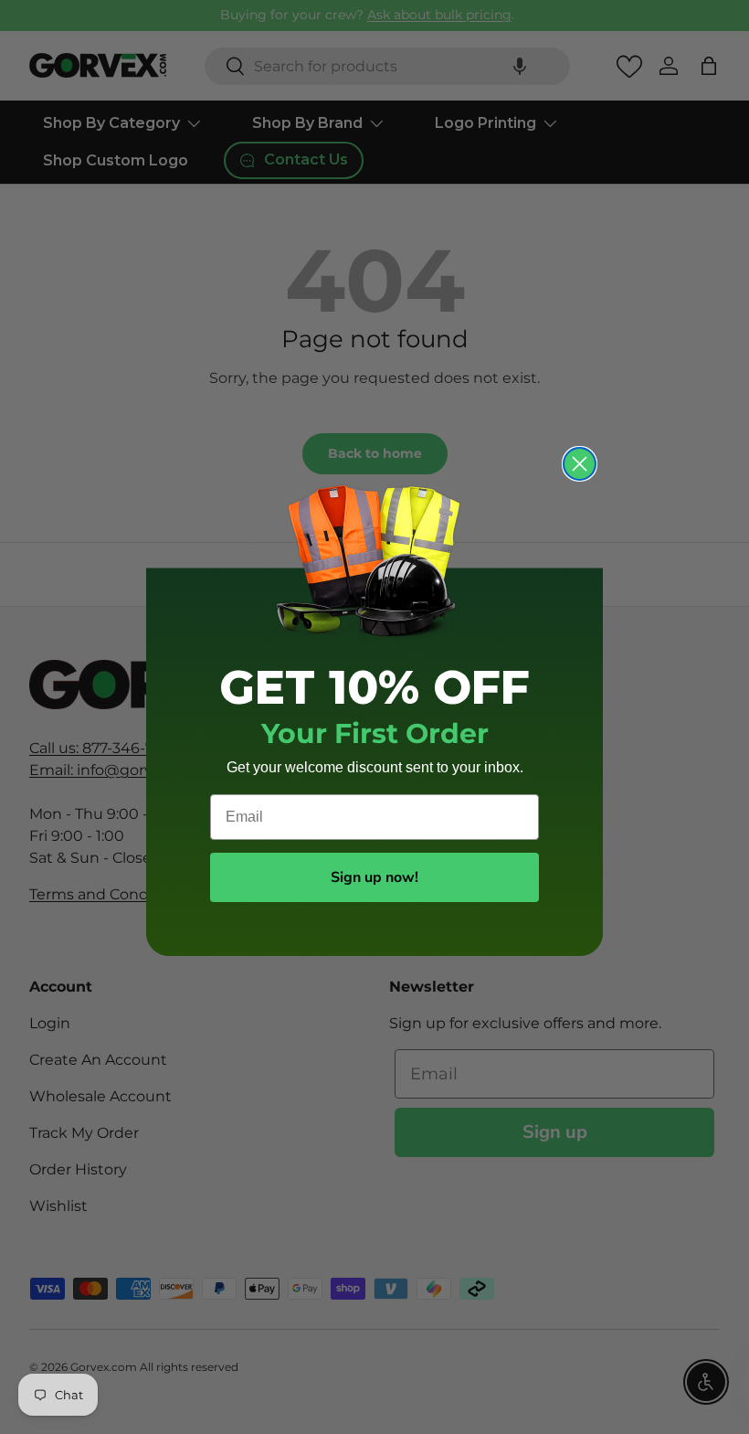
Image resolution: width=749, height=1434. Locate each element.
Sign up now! (374, 877)
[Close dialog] (580, 464)
